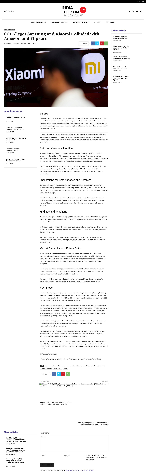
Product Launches (9, 29)
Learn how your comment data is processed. (79, 470)
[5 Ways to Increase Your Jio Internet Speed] (31, 162)
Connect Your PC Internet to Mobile (13, 149)
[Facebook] (129, 11)
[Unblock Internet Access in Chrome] (31, 120)
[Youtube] (137, 11)
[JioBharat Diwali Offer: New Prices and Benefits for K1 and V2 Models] (31, 451)
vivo (60, 368)
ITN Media (8, 43)
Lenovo (102, 366)
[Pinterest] (102, 43)
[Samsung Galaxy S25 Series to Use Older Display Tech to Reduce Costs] (31, 461)
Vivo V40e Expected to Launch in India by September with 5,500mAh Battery (93, 424)
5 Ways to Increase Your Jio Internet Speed (15, 160)
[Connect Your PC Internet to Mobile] (31, 151)
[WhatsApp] (106, 43)
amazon (47, 366)
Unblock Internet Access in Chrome (15, 118)
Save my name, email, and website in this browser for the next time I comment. (96, 457)
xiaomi (65, 368)
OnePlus (49, 368)
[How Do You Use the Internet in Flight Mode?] (31, 130)
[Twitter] (133, 11)
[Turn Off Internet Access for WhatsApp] (31, 141)
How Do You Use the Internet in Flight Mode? (15, 128)
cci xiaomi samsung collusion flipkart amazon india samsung (77, 366)
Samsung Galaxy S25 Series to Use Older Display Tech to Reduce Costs (15, 461)
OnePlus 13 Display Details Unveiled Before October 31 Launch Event (16, 439)
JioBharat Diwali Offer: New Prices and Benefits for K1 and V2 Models (15, 450)
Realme (55, 368)
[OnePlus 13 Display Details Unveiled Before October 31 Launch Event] (31, 440)
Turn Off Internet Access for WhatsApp (16, 139)
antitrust (54, 366)
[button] (141, 11)
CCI (59, 366)
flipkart (96, 366)
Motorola (43, 368)
